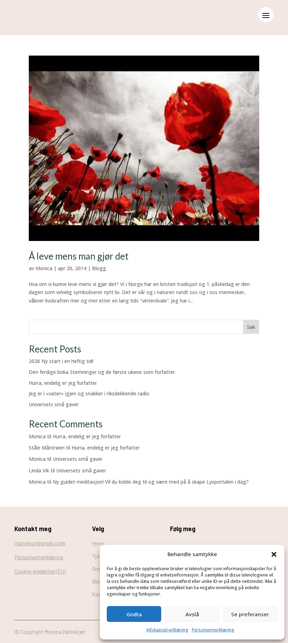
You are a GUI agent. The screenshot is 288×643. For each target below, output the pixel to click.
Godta (134, 614)
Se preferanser (250, 614)
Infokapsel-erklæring (167, 630)
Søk (251, 327)
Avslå (192, 614)
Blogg (99, 268)
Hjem (98, 543)
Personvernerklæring (213, 630)
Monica (43, 268)
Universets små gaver (54, 404)
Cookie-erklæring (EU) (40, 571)
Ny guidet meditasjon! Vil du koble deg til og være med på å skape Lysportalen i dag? (151, 481)
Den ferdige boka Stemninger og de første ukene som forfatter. (102, 372)
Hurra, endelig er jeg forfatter (63, 383)
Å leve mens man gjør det (79, 256)
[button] (273, 554)
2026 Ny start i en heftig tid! (61, 361)
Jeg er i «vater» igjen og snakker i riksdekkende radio (89, 393)
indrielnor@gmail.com (39, 543)
